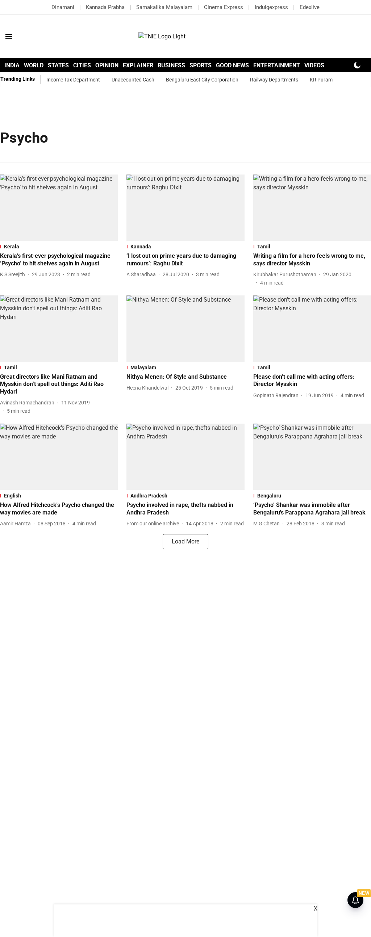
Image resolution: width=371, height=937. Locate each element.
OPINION (106, 65)
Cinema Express (223, 7)
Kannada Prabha (105, 7)
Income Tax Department (73, 80)
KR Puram (321, 80)
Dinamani (62, 7)
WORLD (33, 65)
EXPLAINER (138, 65)
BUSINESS (171, 65)
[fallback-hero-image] (59, 208)
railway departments (274, 80)
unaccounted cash (133, 80)
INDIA (12, 65)
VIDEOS (314, 65)
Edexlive (310, 7)
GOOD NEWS (232, 65)
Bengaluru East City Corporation (202, 80)
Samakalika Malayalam (164, 7)
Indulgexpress (271, 7)
